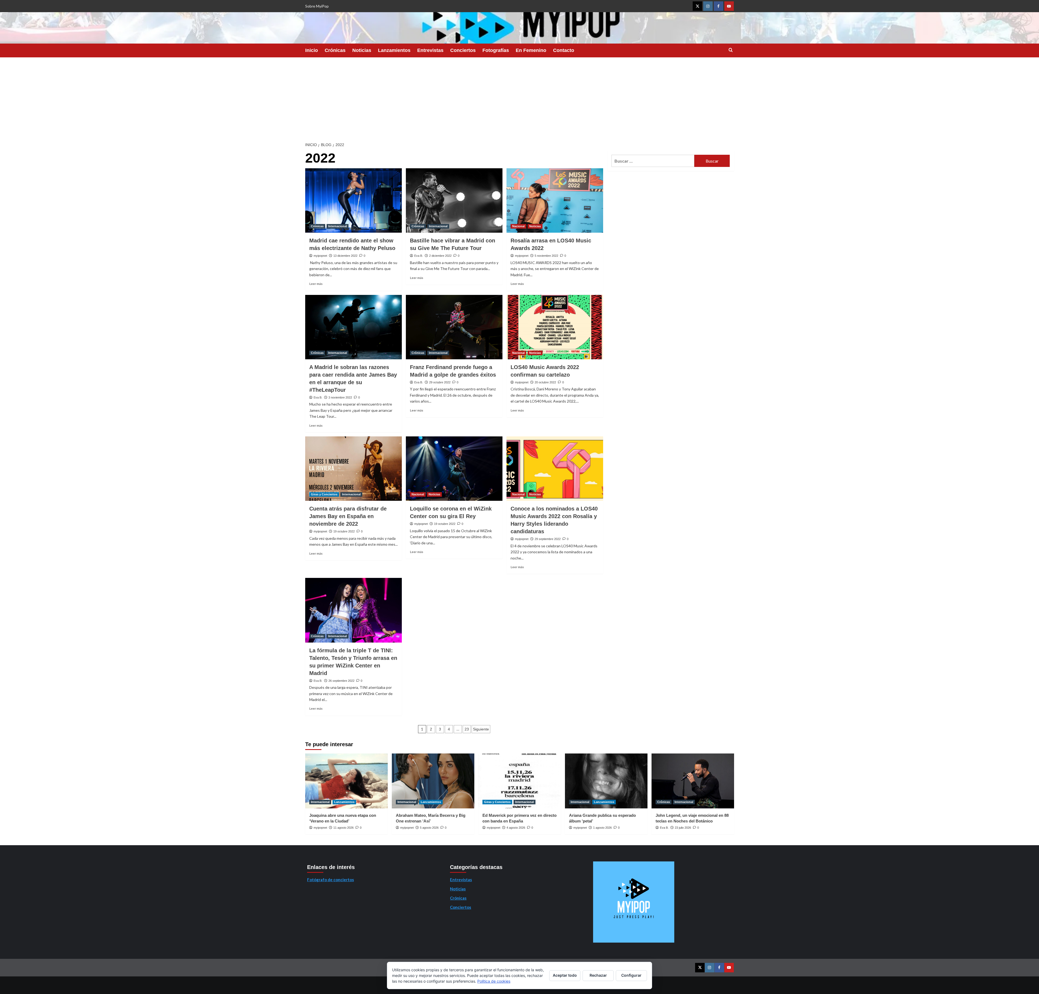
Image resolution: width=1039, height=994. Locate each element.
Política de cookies (493, 981)
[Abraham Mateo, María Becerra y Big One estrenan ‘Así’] (433, 780)
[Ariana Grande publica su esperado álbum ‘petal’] (606, 780)
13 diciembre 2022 (345, 255)
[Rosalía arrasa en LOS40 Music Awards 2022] (555, 200)
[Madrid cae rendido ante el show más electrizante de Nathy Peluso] (353, 200)
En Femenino (531, 50)
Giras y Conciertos (324, 494)
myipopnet (320, 255)
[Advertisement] (519, 98)
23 (467, 729)
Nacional (518, 226)
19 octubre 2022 (344, 531)
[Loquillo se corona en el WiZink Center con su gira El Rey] (454, 468)
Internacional (337, 226)
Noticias (361, 50)
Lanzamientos (394, 50)
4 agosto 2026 (516, 827)
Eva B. (418, 255)
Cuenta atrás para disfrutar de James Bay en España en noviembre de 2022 (348, 516)
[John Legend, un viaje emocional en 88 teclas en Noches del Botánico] (693, 780)
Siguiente (481, 729)
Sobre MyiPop (317, 6)
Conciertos (463, 50)
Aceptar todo (565, 975)
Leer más (316, 284)
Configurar (631, 975)
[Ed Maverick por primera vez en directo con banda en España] (519, 780)
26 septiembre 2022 (341, 680)
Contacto (563, 50)
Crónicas (335, 50)
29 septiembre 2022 (548, 539)
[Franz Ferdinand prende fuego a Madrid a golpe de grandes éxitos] (454, 327)
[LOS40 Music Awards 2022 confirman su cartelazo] (555, 327)
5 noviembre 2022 (546, 255)
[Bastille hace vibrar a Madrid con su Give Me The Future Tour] (454, 200)
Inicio (311, 50)
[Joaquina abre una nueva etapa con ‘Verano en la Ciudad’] (346, 780)
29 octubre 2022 (440, 382)
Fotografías (495, 50)
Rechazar (598, 975)
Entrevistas (430, 50)
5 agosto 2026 (429, 827)
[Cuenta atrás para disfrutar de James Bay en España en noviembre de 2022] (353, 468)
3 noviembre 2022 (340, 397)
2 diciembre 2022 (440, 255)
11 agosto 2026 (343, 827)
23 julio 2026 (683, 827)
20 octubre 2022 (545, 382)
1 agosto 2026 (602, 827)
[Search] (730, 50)
